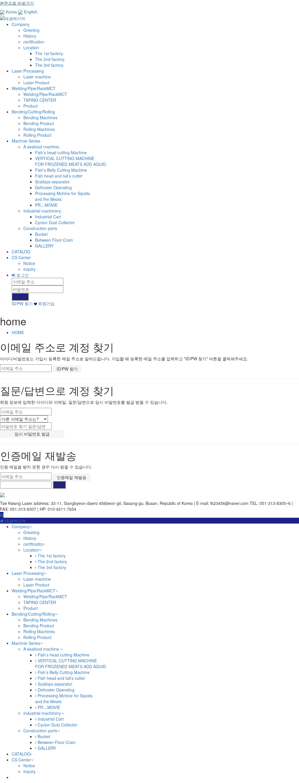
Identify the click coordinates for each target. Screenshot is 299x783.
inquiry (29, 269)
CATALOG (21, 251)
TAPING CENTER (39, 100)
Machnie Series (26, 141)
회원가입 (46, 303)
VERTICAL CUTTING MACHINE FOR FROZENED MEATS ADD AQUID (70, 161)
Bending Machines (40, 117)
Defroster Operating (53, 187)
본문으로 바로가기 (17, 3)
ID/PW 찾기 (22, 303)
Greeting (31, 30)
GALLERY (44, 246)
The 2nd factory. (50, 59)
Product (30, 106)
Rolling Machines (39, 129)
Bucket (41, 234)
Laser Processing (28, 71)
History (29, 36)
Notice (29, 263)
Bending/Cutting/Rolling (33, 112)
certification (33, 42)
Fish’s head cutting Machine (61, 152)
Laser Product (36, 82)
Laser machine (37, 77)
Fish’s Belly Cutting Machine (61, 170)
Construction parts (40, 228)
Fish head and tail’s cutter (59, 176)
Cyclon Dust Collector (55, 222)
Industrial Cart (48, 217)
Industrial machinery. (42, 211)
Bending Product (38, 123)
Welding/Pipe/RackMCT (33, 88)
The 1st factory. (49, 53)
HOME (18, 332)
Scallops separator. (52, 182)
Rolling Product (37, 135)
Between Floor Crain (54, 240)
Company (20, 24)
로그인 (22, 275)
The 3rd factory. (49, 65)
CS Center (21, 257)
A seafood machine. (41, 147)
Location (31, 47)
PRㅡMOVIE (46, 205)
